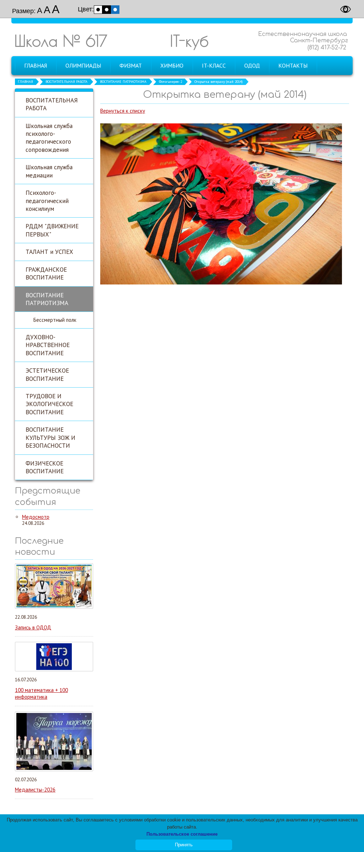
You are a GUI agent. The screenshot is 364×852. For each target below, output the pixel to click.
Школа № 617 (60, 41)
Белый (98, 9)
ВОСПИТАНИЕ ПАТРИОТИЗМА (123, 81)
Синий (115, 9)
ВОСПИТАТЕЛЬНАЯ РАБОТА (66, 81)
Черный (106, 9)
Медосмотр (35, 516)
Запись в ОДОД (33, 627)
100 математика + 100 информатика (41, 694)
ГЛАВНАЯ (25, 81)
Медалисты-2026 (35, 789)
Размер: (24, 11)
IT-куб (189, 41)
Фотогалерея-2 (170, 81)
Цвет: (86, 9)
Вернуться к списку (122, 110)
